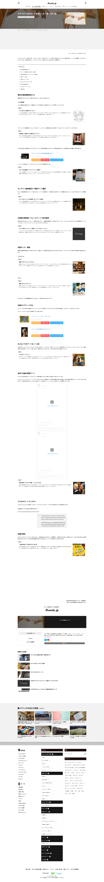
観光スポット (44, 6)
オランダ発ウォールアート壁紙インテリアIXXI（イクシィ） (33, 228)
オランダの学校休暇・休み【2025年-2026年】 (25, 737)
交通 (20, 801)
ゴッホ (78, 772)
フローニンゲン (46, 843)
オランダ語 (21, 810)
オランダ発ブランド (47, 805)
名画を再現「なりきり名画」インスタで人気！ (30, 482)
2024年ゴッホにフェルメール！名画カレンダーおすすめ (44, 680)
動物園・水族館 (46, 824)
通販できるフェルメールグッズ (26, 262)
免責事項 (83, 600)
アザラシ (80, 762)
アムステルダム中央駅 (69, 767)
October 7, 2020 (60, 525)
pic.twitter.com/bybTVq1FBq (59, 524)
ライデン (21, 765)
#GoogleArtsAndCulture (58, 522)
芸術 (44, 776)
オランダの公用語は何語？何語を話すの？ (41, 655)
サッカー (83, 772)
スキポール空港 (22, 756)
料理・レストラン (22, 794)
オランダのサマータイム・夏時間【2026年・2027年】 (59, 722)
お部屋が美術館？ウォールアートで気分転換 (28, 74)
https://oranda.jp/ (47, 636)
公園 (72, 791)
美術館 (45, 814)
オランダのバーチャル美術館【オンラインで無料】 (31, 199)
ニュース (45, 770)
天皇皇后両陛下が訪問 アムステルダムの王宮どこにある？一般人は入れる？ (26, 722)
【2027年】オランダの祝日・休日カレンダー (78, 722)
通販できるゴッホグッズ (25, 283)
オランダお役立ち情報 (36, 6)
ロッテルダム (21, 758)
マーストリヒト (22, 769)
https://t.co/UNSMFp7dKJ (46, 524)
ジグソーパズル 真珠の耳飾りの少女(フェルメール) (41, 329)
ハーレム (72, 780)
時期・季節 (21, 791)
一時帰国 (45, 859)
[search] (85, 754)
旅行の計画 (46, 779)
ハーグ (67, 780)
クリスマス (68, 772)
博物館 (45, 818)
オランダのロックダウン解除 (38, 663)
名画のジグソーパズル (24, 79)
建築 (44, 798)
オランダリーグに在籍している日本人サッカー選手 (78, 737)
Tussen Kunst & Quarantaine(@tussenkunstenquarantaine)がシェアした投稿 (52, 428)
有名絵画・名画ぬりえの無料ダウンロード (29, 133)
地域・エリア (65, 6)
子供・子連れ (46, 795)
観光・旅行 (28, 6)
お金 (44, 757)
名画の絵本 (22, 89)
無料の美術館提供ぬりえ (24, 69)
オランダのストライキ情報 (57, 736)
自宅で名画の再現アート (24, 84)
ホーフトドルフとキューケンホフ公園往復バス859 (43, 722)
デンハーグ (21, 763)
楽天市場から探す (45, 159)
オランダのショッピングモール (49, 821)
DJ (66, 762)
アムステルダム (22, 753)
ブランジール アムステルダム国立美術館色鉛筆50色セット (42, 153)
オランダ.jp (54, 876)
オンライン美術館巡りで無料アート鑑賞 (27, 72)
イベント (51, 6)
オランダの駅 (47, 766)
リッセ (67, 788)
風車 (74, 793)
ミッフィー (83, 783)
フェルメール (68, 783)
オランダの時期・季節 (48, 782)
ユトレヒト (21, 767)
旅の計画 (21, 789)
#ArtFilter (45, 522)
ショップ (45, 850)
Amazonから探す (35, 159)
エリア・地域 (46, 840)
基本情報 (21, 787)
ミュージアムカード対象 (48, 827)
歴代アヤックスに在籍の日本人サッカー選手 (43, 737)
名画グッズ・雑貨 (23, 76)
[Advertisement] (52, 39)
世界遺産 (67, 791)
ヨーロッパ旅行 (75, 785)
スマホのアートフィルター (25, 86)
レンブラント (73, 788)
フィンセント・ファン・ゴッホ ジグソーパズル (40, 316)
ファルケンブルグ (22, 772)
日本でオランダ (22, 812)
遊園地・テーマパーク (48, 834)
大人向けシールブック (24, 354)
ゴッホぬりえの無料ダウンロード (27, 110)
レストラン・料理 (47, 789)
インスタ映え (83, 770)
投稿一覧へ (64, 643)
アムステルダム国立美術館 (80, 767)
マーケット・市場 (47, 830)
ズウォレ (21, 779)
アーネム (21, 776)
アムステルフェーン (23, 760)
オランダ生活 (21, 805)
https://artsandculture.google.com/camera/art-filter (28, 511)
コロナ (74, 772)
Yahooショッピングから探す (56, 159)
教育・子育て (46, 846)
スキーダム (21, 774)
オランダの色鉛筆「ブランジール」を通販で (30, 169)
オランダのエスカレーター (37, 672)
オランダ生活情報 (73, 6)
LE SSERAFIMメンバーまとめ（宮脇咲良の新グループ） (44, 689)
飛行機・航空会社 (47, 792)
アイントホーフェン (73, 762)
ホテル (45, 786)
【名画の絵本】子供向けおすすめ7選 (28, 544)
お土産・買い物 (58, 6)
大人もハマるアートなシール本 (25, 81)
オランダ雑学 (21, 807)
